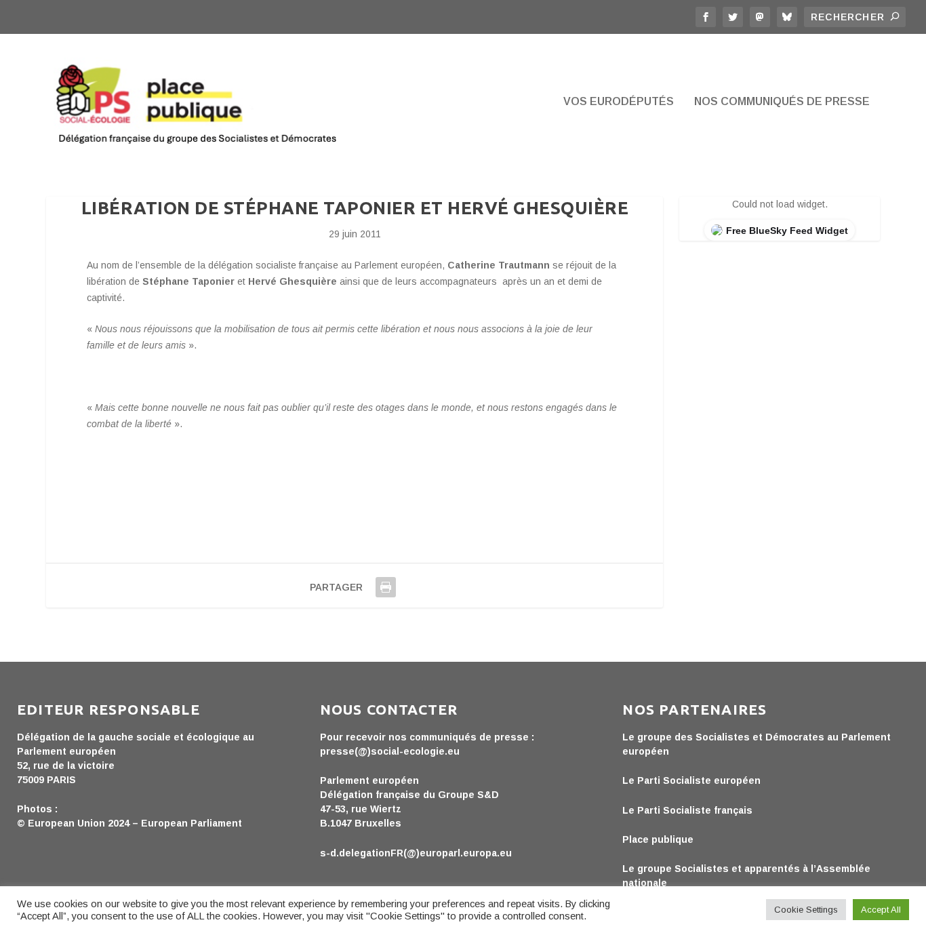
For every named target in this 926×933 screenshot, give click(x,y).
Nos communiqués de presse (782, 101)
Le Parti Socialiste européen (691, 780)
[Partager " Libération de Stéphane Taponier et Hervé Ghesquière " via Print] (385, 587)
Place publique (657, 839)
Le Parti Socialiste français (687, 810)
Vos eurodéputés (618, 101)
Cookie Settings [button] (806, 910)
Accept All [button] (881, 910)
